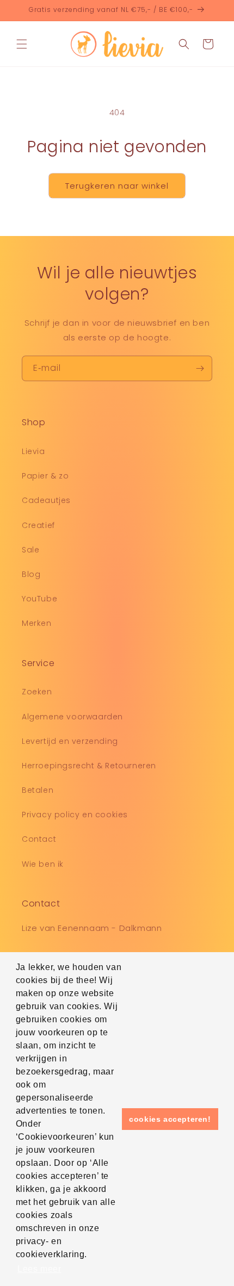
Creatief (38, 525)
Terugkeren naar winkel (117, 185)
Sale (30, 549)
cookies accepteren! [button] (170, 1119)
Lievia (33, 451)
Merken (37, 623)
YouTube (39, 598)
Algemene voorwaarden (72, 716)
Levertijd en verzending (70, 741)
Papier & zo (45, 475)
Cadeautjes (46, 500)
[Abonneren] (200, 368)
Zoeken (37, 691)
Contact (39, 839)
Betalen (37, 790)
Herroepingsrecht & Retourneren (89, 765)
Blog (31, 574)
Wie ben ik (43, 864)
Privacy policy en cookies (75, 814)
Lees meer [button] (39, 1268)
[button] (22, 44)
